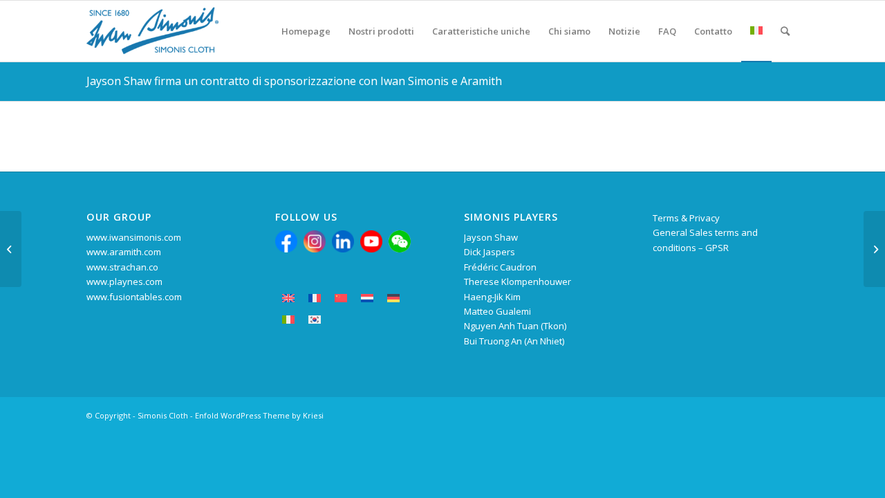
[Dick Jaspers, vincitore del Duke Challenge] (10, 249)
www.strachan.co (122, 267)
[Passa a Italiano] (288, 320)
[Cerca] (785, 31)
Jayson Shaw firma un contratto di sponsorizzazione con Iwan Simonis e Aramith (294, 81)
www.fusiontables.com (134, 296)
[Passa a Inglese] (288, 298)
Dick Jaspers (489, 252)
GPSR (717, 247)
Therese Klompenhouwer (517, 281)
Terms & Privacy (686, 218)
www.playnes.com (124, 281)
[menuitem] (305, 31)
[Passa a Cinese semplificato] (341, 298)
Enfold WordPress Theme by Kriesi (259, 415)
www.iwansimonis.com (133, 237)
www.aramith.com (123, 252)
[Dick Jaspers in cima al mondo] (874, 249)
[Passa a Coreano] (314, 320)
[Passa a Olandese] (367, 298)
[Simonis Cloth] (152, 31)
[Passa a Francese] (314, 298)
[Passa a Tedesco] (393, 298)
